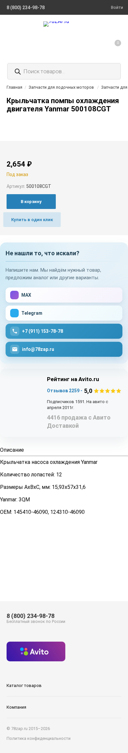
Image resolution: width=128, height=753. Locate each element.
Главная (14, 87)
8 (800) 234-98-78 (30, 615)
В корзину (31, 201)
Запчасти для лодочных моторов (61, 87)
